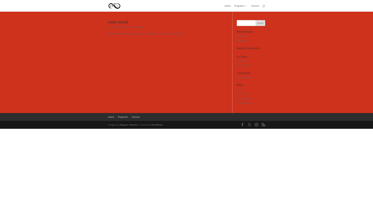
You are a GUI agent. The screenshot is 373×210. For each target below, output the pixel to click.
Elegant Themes (128, 124)
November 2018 (244, 65)
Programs (239, 6)
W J (112, 27)
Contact (255, 6)
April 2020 (241, 61)
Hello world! (118, 22)
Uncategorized (137, 27)
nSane (227, 6)
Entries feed (242, 93)
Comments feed (244, 98)
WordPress (157, 124)
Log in (240, 89)
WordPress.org (244, 102)
